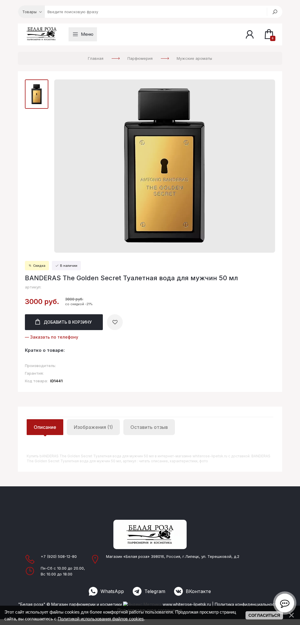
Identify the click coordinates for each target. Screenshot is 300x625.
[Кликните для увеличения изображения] (164, 166)
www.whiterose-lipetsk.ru (187, 604)
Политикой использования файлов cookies (101, 618)
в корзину (68, 322)
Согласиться (264, 615)
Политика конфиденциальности (247, 604)
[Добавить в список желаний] (115, 322)
